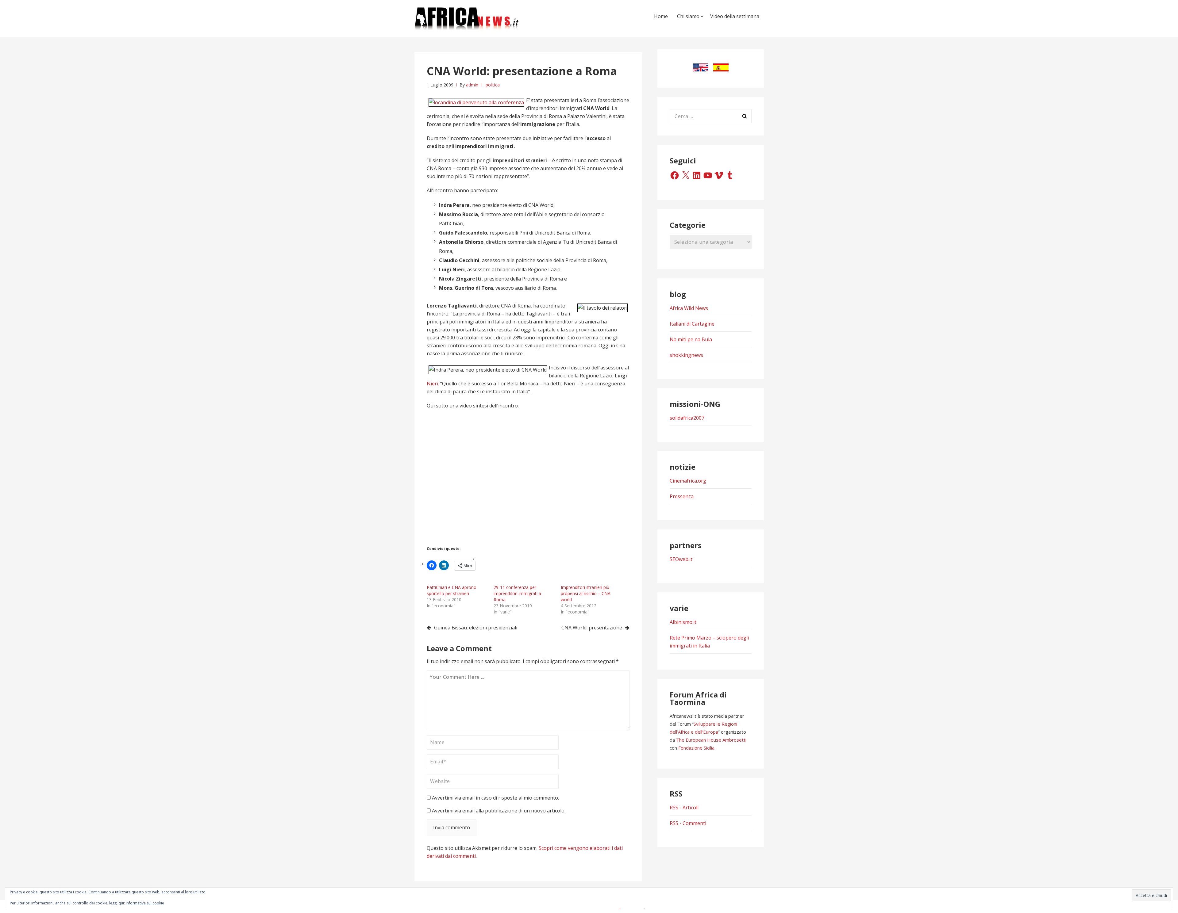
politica (493, 85)
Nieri (432, 383)
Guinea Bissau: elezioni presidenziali (475, 627)
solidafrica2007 (687, 417)
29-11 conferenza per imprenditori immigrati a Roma (517, 593)
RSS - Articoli (684, 807)
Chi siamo (688, 16)
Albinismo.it (683, 622)
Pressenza (682, 496)
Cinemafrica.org (688, 480)
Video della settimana (734, 16)
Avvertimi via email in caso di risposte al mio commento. (495, 797)
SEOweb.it (681, 559)
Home (661, 16)
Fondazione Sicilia (696, 748)
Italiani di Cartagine (692, 323)
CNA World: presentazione (591, 627)
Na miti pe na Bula (691, 339)
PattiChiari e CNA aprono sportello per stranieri (451, 590)
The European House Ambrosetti (711, 740)
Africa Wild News (689, 308)
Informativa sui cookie (145, 903)
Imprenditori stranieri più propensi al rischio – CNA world (585, 593)
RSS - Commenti (688, 823)
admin (472, 85)
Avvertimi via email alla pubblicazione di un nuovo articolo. (498, 810)
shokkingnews (686, 355)
